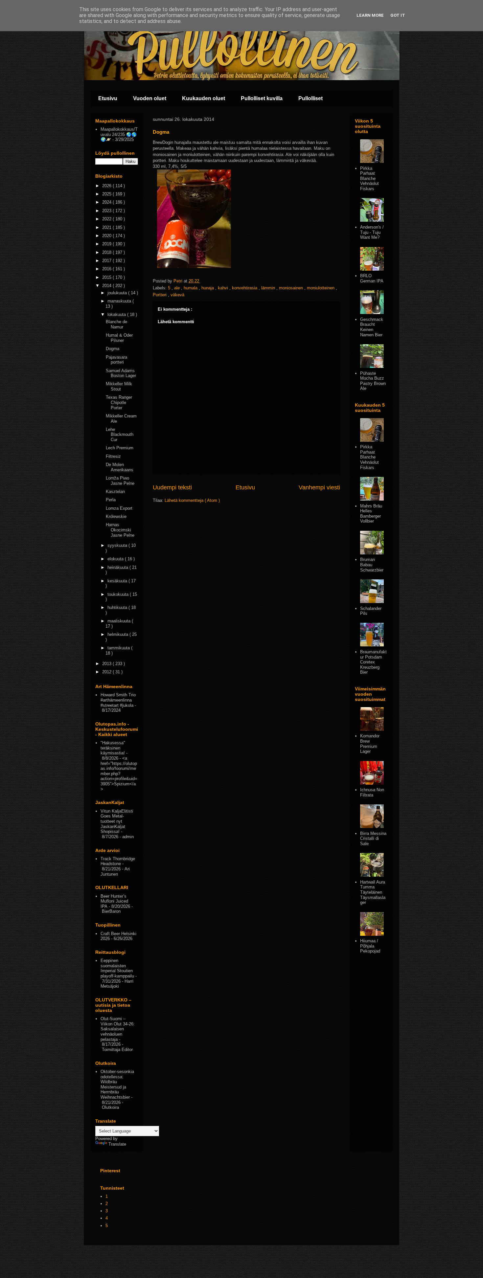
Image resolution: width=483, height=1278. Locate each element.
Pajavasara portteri (116, 360)
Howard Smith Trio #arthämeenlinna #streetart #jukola (118, 699)
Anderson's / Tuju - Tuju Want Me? (372, 232)
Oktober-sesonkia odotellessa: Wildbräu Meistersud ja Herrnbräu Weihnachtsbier (117, 1084)
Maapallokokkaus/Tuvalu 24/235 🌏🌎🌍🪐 (119, 134)
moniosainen (291, 287)
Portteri (160, 294)
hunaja (208, 287)
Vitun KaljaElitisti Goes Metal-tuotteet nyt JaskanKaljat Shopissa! (117, 821)
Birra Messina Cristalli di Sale (373, 838)
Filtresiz (113, 456)
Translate (117, 1144)
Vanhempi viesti (319, 487)
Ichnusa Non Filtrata (372, 792)
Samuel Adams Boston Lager (121, 373)
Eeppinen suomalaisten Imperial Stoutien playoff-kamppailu (117, 968)
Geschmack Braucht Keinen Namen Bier (371, 327)
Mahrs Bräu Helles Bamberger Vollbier (371, 514)
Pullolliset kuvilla (262, 98)
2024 (107, 202)
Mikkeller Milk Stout (119, 386)
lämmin (268, 287)
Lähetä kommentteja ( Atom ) (192, 500)
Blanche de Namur (116, 324)
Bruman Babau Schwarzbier (371, 564)
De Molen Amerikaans (119, 467)
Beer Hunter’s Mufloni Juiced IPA (114, 901)
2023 (107, 210)
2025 (107, 193)
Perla (111, 499)
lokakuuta (117, 314)
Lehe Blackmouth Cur (119, 434)
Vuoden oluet (149, 98)
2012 (107, 671)
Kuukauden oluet (203, 98)
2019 (107, 243)
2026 (107, 185)
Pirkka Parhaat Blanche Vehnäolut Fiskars (369, 178)
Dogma (112, 348)
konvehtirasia (245, 287)
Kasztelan (115, 491)
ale (177, 287)
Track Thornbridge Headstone (118, 861)
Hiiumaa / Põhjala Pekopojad (370, 945)
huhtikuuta (117, 607)
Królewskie (116, 516)
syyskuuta (117, 545)
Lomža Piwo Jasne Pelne (120, 481)
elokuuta (116, 558)
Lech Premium (119, 447)
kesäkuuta (117, 580)
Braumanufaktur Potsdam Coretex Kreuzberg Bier (373, 662)
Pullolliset (310, 98)
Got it (397, 15)
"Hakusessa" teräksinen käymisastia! (113, 747)
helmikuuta (118, 634)
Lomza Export (119, 508)
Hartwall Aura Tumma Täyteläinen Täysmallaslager (372, 892)
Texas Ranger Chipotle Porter (119, 402)
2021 (107, 227)
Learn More (370, 15)
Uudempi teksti (172, 487)
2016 (107, 268)
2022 (107, 218)
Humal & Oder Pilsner (119, 338)
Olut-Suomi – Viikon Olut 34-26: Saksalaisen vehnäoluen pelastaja (118, 1029)
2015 (107, 277)
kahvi (223, 287)
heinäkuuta (118, 567)
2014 (107, 285)
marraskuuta (119, 301)
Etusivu (107, 98)
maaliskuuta (119, 620)
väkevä (177, 294)
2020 (107, 235)
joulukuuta (117, 292)
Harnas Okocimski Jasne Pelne (120, 529)
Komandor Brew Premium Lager (370, 743)
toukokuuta (118, 594)
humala (191, 287)
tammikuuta (119, 647)
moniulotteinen (321, 287)
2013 (107, 663)
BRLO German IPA (371, 278)
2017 (107, 260)
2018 (107, 252)
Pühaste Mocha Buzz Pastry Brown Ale (373, 381)
